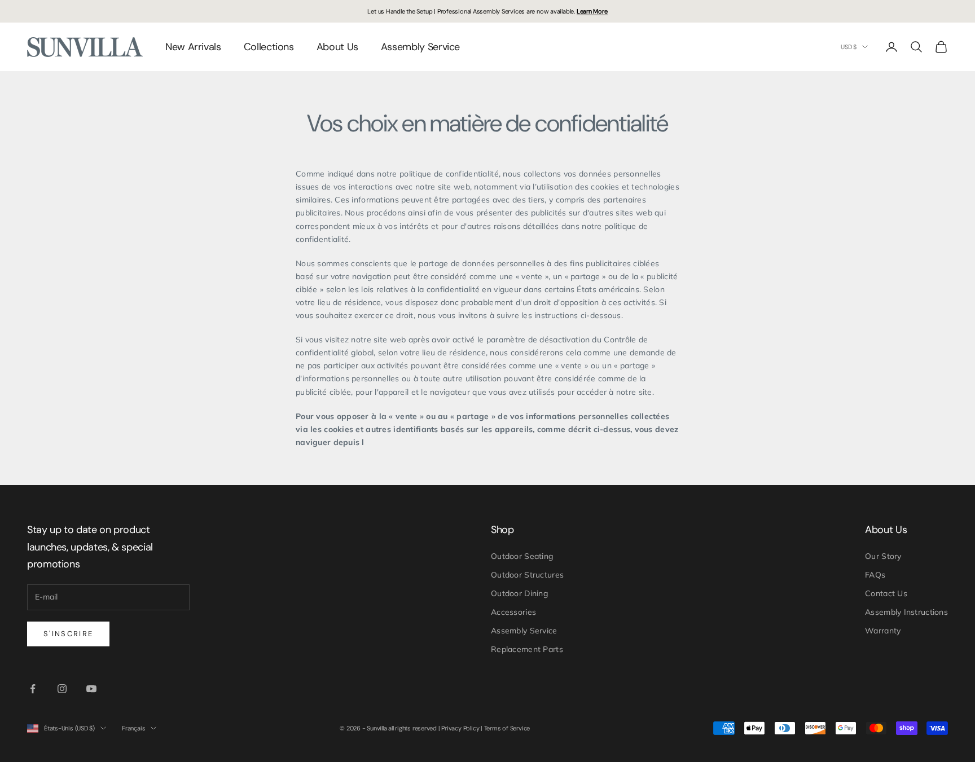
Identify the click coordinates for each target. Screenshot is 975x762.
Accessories (513, 612)
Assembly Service (420, 47)
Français (133, 728)
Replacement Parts (527, 649)
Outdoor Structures (527, 575)
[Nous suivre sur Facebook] (32, 688)
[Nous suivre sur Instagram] (62, 688)
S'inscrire (68, 633)
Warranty (883, 631)
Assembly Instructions (906, 612)
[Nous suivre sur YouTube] (91, 688)
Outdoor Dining (519, 593)
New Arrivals (193, 47)
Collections (269, 47)
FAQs (875, 575)
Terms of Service (507, 728)
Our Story (883, 556)
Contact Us (886, 593)
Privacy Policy (460, 728)
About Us (337, 47)
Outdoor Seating (522, 556)
